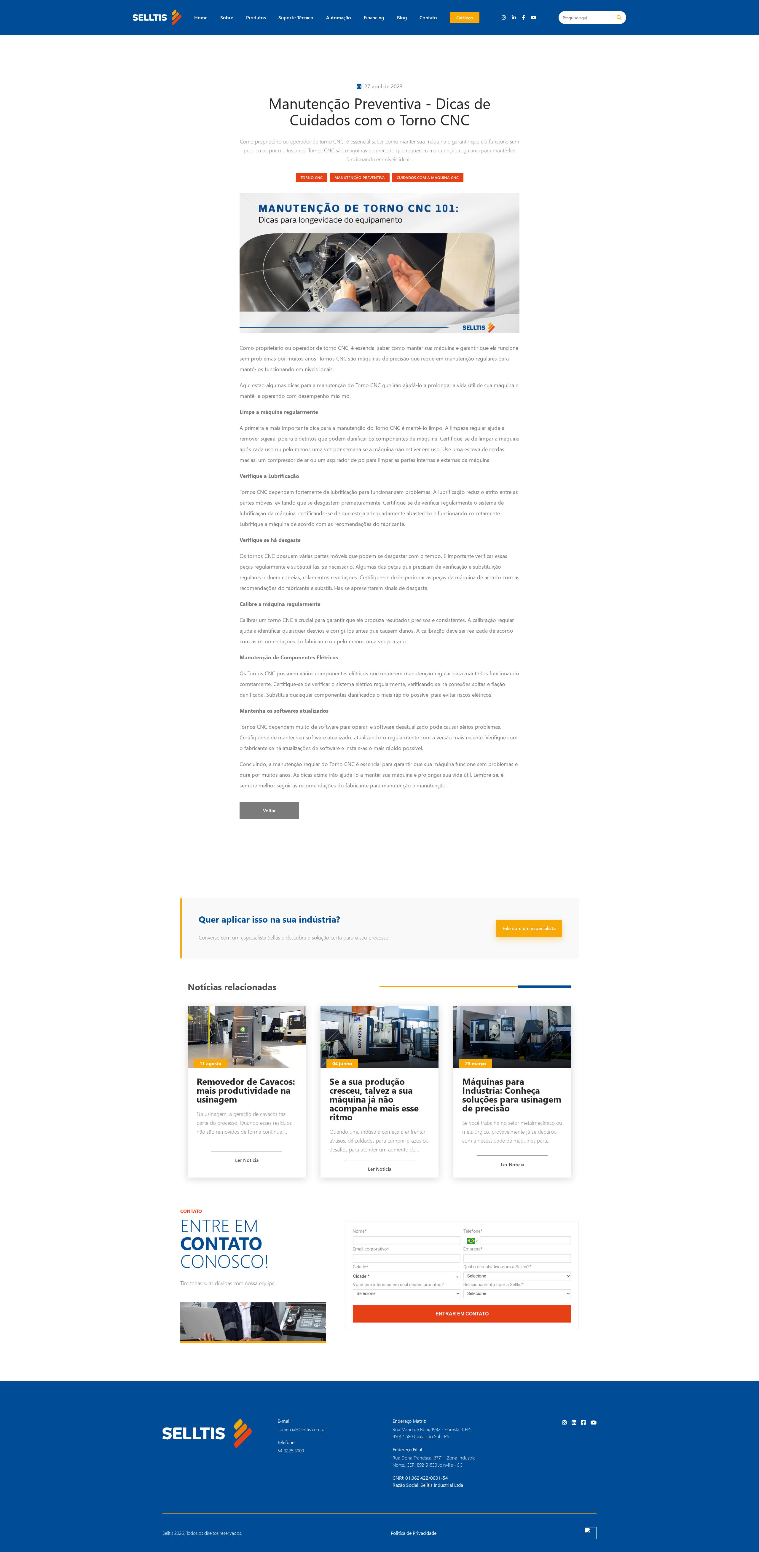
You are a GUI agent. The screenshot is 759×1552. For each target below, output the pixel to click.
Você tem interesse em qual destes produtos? (398, 1284)
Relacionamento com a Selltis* (493, 1284)
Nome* (360, 1231)
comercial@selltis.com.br (302, 1429)
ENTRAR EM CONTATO (462, 1313)
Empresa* (473, 1249)
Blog (402, 17)
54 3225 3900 (291, 1450)
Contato (428, 17)
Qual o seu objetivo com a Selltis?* (497, 1266)
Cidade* (360, 1266)
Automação (338, 17)
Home (201, 17)
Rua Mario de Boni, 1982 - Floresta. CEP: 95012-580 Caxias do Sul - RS (432, 1432)
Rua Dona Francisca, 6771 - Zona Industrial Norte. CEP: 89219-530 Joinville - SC (434, 1461)
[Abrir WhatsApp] (744, 1537)
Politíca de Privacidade (413, 1533)
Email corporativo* (371, 1249)
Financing (374, 17)
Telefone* (473, 1231)
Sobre (226, 17)
